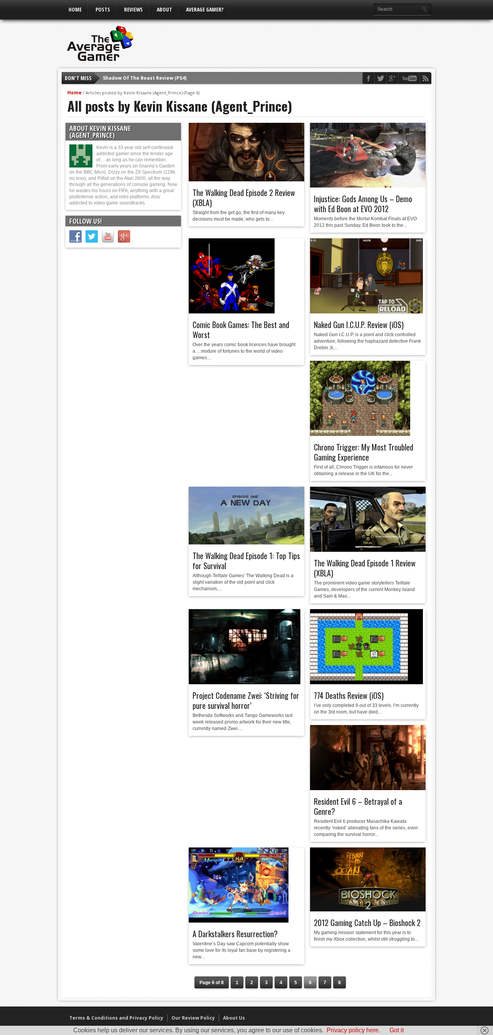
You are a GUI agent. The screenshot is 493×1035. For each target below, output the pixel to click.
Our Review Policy (193, 1018)
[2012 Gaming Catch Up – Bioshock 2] (368, 909)
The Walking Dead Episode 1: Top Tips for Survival (246, 560)
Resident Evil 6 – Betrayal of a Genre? (358, 806)
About (164, 9)
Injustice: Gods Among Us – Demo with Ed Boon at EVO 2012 (363, 203)
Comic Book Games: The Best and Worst (241, 329)
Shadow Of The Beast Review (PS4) (144, 78)
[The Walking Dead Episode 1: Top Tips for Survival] (246, 542)
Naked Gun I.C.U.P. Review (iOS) (359, 324)
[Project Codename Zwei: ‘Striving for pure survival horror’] (244, 682)
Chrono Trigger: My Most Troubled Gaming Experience (363, 452)
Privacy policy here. (353, 1030)
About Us (234, 1018)
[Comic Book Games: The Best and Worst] (232, 311)
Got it (396, 1030)
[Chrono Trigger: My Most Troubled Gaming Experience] (360, 434)
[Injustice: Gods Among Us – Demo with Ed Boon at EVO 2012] (368, 186)
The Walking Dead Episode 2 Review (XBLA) (244, 197)
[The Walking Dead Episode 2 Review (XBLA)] (246, 179)
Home (75, 9)
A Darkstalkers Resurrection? (235, 934)
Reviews (133, 9)
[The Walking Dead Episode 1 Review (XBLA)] (368, 550)
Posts (103, 9)
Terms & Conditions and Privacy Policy (116, 1018)
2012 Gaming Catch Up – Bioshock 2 (367, 922)
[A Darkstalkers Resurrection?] (238, 921)
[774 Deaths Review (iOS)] (366, 682)
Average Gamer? (204, 9)
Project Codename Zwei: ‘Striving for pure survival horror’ (246, 700)
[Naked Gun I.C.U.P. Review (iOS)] (366, 311)
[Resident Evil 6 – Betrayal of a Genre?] (368, 788)
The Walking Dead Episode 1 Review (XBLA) (365, 568)
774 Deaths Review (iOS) (349, 695)
